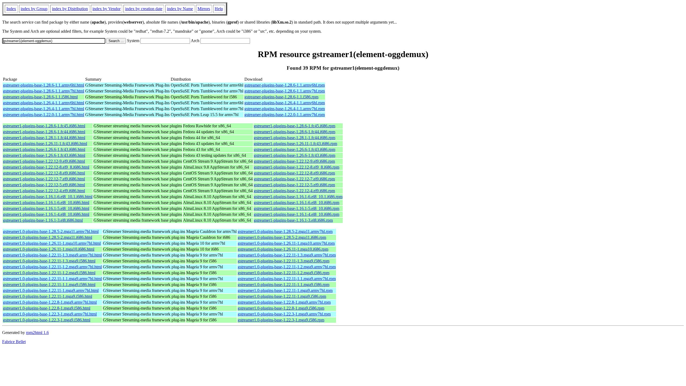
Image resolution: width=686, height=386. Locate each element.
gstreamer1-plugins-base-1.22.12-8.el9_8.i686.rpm (296, 167)
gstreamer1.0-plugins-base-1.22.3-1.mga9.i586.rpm (281, 320)
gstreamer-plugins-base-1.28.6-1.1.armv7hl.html (43, 91)
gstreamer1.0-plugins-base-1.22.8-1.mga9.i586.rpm (281, 308)
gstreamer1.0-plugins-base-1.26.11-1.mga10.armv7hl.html (52, 243)
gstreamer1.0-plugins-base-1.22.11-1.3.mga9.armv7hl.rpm (287, 255)
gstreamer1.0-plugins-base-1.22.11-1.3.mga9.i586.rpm (283, 261)
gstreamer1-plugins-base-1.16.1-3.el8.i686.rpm (293, 220)
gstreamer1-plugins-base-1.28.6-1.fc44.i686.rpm (294, 131)
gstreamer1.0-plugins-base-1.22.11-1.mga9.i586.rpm (282, 296)
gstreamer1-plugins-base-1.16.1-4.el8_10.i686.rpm (296, 214)
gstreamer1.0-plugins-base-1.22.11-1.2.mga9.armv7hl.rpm (287, 267)
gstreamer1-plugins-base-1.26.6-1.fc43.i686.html (44, 149)
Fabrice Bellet (14, 341)
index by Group (34, 8)
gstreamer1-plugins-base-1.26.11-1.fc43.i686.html (45, 143)
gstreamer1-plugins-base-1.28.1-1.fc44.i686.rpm (294, 137)
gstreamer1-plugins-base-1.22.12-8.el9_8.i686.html (46, 167)
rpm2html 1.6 (37, 332)
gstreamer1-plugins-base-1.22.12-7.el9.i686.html (44, 179)
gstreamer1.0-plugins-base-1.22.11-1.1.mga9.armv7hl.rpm (287, 278)
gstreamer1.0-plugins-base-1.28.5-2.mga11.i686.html (47, 237)
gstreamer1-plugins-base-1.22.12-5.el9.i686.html (44, 185)
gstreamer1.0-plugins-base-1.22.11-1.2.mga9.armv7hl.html (52, 267)
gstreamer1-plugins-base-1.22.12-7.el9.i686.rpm (294, 179)
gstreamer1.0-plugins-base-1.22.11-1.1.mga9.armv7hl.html (52, 278)
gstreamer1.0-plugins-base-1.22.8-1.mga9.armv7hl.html (50, 302)
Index (11, 8)
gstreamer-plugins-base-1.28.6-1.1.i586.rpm (281, 97)
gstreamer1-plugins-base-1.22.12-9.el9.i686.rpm (294, 161)
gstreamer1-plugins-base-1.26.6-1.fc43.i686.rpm (294, 149)
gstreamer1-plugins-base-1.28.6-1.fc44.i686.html (44, 131)
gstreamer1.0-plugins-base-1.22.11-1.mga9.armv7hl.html (51, 290)
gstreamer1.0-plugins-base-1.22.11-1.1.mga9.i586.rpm (283, 284)
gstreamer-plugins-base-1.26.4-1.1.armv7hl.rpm (284, 108)
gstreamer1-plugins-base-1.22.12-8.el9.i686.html (44, 173)
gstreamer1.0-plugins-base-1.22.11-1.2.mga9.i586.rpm (283, 272)
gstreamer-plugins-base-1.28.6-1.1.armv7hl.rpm (284, 91)
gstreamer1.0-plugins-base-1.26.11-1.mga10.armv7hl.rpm (286, 243)
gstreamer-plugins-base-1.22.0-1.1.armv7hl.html (43, 114)
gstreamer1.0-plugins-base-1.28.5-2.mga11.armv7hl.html (51, 231)
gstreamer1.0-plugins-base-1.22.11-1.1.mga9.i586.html (49, 284)
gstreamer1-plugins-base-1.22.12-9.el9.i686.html (44, 161)
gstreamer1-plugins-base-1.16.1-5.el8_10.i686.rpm (296, 208)
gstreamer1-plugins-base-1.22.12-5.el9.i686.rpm (294, 185)
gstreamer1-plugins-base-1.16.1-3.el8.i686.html (43, 220)
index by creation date (143, 8)
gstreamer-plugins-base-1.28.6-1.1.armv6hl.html (43, 85)
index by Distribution (70, 8)
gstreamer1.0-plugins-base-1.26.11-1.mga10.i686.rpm (283, 249)
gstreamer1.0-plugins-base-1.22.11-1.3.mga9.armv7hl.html (52, 255)
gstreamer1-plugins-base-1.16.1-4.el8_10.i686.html (46, 214)
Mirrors (203, 8)
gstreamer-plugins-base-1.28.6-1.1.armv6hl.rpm (284, 85)
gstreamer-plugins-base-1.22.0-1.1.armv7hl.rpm (284, 114)
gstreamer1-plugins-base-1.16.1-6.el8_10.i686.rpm (296, 202)
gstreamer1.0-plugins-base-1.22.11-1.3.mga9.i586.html (49, 261)
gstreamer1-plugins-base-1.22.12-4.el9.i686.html (44, 190)
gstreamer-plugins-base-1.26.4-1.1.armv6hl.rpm (284, 103)
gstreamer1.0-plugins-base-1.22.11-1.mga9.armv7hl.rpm (285, 290)
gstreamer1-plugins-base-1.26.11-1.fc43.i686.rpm (295, 143)
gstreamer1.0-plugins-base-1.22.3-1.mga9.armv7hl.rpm (284, 314)
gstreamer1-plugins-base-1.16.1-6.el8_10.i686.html (46, 202)
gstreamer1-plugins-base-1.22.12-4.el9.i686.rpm (294, 190)
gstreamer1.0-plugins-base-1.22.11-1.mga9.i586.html (47, 296)
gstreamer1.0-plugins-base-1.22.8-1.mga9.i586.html (46, 308)
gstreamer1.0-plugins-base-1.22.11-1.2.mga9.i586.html (49, 272)
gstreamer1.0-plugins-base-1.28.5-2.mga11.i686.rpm (282, 237)
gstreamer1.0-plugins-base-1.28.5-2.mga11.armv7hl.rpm (285, 231)
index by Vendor (106, 8)
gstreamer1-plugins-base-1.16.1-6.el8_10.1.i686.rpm (298, 196)
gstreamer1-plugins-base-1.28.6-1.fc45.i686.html (44, 126)
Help (219, 8)
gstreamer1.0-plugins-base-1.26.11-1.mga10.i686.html (48, 249)
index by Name (180, 8)
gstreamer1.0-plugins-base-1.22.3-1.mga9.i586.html (46, 320)
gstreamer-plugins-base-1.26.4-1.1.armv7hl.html (43, 108)
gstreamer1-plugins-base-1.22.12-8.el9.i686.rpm (294, 173)
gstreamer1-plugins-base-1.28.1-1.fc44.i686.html (44, 137)
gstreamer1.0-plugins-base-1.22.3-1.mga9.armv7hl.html (50, 314)
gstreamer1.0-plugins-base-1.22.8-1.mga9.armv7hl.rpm (284, 302)
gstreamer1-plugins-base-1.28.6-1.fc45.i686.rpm (294, 126)
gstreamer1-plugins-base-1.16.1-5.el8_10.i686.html (46, 208)
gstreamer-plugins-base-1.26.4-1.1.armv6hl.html (43, 103)
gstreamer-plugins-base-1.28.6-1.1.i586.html (40, 97)
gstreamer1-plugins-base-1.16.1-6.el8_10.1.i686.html (47, 196)
